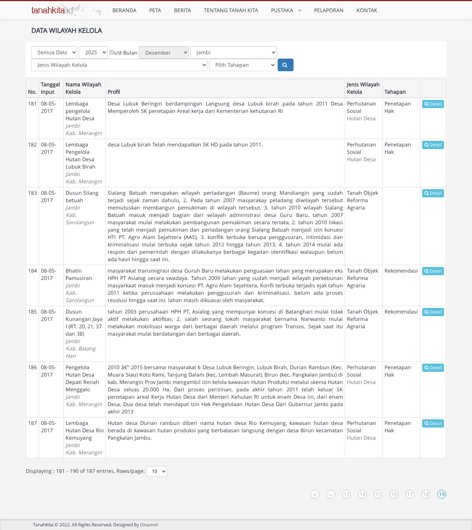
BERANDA (124, 10)
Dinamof (149, 524)
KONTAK (367, 10)
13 (347, 494)
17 (410, 494)
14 (362, 494)
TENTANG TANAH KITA (231, 10)
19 (442, 494)
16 (394, 494)
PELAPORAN (329, 10)
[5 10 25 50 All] (156, 471)
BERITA (182, 10)
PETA (155, 10)
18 (426, 494)
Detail (436, 104)
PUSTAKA (283, 10)
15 (378, 494)
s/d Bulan (126, 52)
